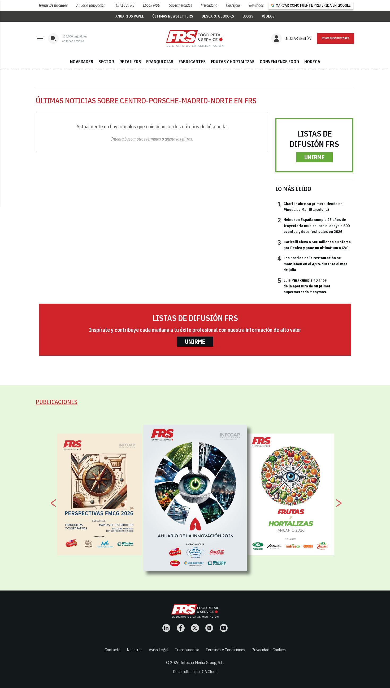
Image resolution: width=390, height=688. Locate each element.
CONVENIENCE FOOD (279, 61)
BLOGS (247, 16)
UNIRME (314, 157)
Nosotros (134, 649)
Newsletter (336, 38)
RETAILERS (130, 61)
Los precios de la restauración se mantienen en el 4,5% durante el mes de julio (313, 263)
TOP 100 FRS (124, 5)
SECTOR (106, 61)
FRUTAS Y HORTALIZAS (232, 61)
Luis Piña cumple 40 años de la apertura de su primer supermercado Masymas (304, 286)
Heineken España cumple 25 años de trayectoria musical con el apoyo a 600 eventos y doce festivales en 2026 (314, 225)
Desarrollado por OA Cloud (195, 671)
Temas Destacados (53, 5)
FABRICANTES (192, 61)
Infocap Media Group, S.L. (202, 662)
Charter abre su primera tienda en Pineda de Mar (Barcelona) (310, 206)
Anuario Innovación (90, 5)
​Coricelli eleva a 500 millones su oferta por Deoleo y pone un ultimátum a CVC (314, 244)
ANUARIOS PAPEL (129, 16)
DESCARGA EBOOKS (218, 16)
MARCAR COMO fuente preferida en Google (313, 5)
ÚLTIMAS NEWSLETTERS (172, 16)
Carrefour (233, 5)
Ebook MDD (151, 5)
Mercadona (209, 5)
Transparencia (187, 649)
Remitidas (256, 5)
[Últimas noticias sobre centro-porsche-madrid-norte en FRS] (195, 38)
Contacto (112, 649)
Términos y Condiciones (225, 649)
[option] (195, 498)
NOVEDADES (81, 61)
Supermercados (180, 5)
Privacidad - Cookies (269, 649)
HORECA (312, 61)
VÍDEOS (268, 16)
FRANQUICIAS (159, 61)
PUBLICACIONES (56, 402)
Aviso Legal (158, 649)
